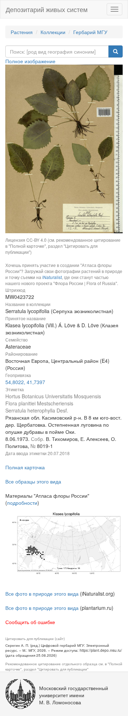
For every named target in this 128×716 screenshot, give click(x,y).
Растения (22, 31)
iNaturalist (52, 277)
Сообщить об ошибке (30, 621)
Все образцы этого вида (33, 481)
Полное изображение (30, 61)
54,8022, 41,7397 (25, 382)
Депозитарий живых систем (46, 9)
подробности (22, 502)
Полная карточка (25, 467)
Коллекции (53, 31)
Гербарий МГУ (90, 31)
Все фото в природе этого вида (42, 593)
